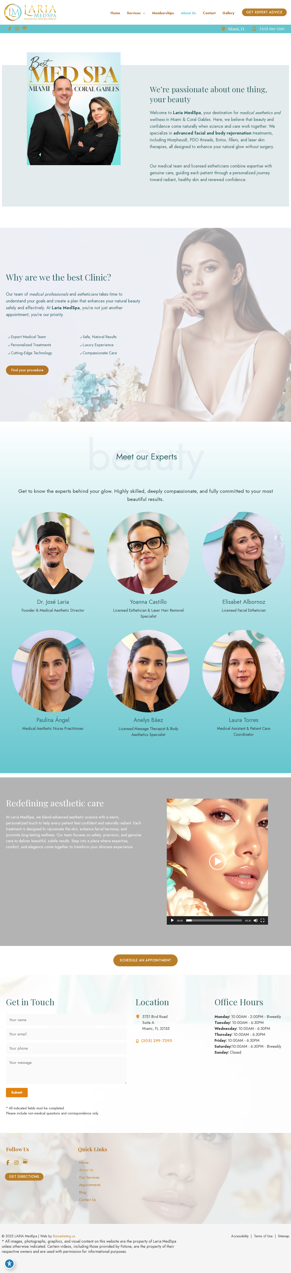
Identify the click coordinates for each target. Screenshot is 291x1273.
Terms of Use (263, 1236)
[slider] (214, 920)
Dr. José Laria (53, 602)
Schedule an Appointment (145, 960)
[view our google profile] (24, 29)
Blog (82, 1192)
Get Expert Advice (264, 12)
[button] (264, 12)
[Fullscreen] (262, 920)
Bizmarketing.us (64, 1236)
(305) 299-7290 (156, 1040)
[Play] (172, 920)
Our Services (89, 1177)
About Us (86, 1169)
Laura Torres (243, 720)
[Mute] (256, 920)
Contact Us (87, 1199)
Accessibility (240, 1236)
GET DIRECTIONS (24, 1176)
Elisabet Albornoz (243, 602)
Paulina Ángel (52, 720)
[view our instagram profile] (17, 29)
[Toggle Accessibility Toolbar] (9, 1264)
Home (84, 1162)
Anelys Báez (148, 720)
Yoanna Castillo (148, 602)
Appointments (90, 1184)
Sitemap (283, 1236)
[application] (143, 13)
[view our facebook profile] (9, 29)
